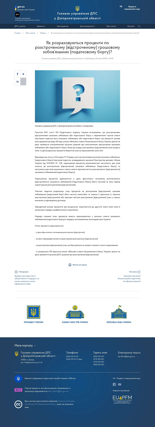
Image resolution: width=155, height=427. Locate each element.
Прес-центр (111, 26)
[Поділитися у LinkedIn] (17, 81)
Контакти (131, 26)
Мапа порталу (24, 345)
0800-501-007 (98, 365)
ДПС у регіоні (20, 26)
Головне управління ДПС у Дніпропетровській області (77, 16)
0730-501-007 (98, 362)
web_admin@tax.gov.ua (58, 391)
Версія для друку (80, 265)
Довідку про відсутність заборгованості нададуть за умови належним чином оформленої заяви (27, 280)
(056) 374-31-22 (72, 356)
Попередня (23, 272)
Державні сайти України (26, 10)
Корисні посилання (121, 391)
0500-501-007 (98, 356)
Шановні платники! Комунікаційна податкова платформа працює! (129, 278)
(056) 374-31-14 (72, 359)
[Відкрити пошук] (139, 26)
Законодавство (62, 26)
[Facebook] (114, 384)
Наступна (133, 272)
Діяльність (41, 26)
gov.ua (21, 7)
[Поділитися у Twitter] (23, 74)
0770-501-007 (98, 359)
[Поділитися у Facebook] (17, 74)
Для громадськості (87, 26)
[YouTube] (119, 384)
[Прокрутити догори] (143, 418)
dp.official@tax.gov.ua (126, 356)
